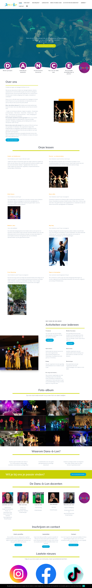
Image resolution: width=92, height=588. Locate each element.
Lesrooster (45, 2)
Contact (21, 6)
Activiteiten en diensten (70, 2)
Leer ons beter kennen (12, 140)
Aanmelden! (18, 544)
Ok (83, 585)
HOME (20, 2)
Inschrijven (35, 2)
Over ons (26, 2)
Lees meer (49, 340)
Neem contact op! (73, 544)
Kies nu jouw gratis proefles (78, 474)
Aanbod (83, 2)
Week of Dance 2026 (55, 2)
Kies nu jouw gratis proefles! (46, 45)
